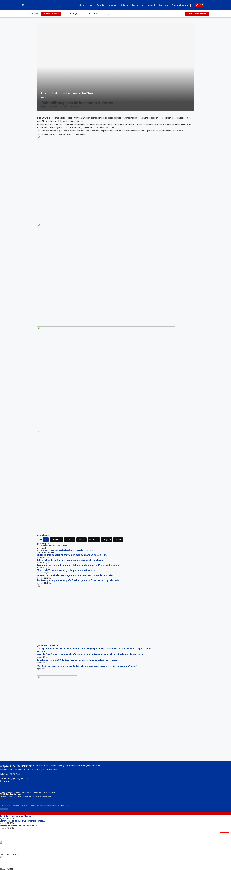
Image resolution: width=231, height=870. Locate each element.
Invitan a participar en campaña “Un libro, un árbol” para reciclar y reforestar (78, 580)
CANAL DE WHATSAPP (197, 14)
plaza (47, 535)
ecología (41, 535)
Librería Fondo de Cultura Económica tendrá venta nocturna (70, 560)
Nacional (112, 5)
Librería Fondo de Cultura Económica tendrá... (22, 821)
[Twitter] (176, 14)
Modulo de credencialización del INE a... (19, 825)
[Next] (67, 14)
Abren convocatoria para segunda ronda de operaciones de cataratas (75, 575)
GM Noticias (47, 106)
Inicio (81, 5)
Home (43, 93)
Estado (100, 5)
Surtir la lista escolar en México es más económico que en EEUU (72, 555)
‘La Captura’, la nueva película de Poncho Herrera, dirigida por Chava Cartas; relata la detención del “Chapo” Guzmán (94, 648)
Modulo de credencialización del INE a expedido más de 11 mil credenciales (78, 565)
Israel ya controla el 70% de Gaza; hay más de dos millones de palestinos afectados (77, 660)
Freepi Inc (64, 805)
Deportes (163, 5)
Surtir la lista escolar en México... (16, 816)
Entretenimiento (180, 5)
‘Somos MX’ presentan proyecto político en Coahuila (66, 570)
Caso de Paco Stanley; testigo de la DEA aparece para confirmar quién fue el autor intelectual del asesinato (90, 654)
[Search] (207, 5)
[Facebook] (173, 14)
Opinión (124, 5)
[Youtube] (182, 14)
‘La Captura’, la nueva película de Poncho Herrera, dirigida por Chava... (97, 14)
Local (90, 5)
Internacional (148, 5)
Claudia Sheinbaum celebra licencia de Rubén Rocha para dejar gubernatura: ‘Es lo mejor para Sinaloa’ (87, 666)
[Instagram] (179, 14)
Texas (135, 5)
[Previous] (64, 14)
